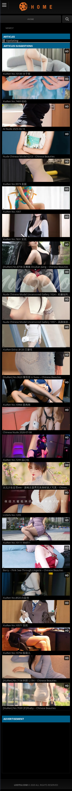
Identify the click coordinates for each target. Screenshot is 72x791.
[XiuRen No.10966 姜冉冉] (36, 391)
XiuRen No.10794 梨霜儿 (16, 653)
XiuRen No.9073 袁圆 (14, 184)
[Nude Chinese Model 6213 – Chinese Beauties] (36, 142)
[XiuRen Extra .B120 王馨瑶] (36, 335)
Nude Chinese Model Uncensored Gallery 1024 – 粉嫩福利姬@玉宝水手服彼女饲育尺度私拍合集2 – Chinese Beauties (36, 294)
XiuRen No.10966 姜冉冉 (16, 404)
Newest (10, 28)
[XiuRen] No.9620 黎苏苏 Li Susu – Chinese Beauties (32, 377)
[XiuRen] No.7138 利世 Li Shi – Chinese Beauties (29, 680)
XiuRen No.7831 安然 (14, 239)
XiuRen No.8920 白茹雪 (16, 597)
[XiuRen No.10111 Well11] (36, 528)
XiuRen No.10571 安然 (15, 625)
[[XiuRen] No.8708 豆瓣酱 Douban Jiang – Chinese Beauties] (36, 253)
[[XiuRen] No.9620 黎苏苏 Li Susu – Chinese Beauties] (36, 363)
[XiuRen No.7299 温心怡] (36, 446)
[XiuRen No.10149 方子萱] (36, 60)
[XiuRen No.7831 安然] (36, 225)
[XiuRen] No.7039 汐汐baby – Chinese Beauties (29, 708)
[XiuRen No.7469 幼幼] (36, 87)
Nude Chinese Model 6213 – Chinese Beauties (29, 156)
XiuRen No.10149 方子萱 (16, 73)
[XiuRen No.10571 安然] (36, 611)
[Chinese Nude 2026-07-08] (36, 418)
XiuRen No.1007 (12, 211)
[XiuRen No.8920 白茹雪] (36, 584)
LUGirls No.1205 (12, 515)
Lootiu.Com (36, 6)
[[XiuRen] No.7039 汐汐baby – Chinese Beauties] (36, 694)
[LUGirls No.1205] (36, 501)
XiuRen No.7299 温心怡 (16, 460)
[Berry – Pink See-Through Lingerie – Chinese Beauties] (36, 556)
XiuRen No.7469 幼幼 (14, 101)
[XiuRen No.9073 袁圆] (36, 170)
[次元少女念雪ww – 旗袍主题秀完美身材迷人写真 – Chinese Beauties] (36, 473)
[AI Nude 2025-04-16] (36, 115)
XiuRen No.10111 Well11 (16, 542)
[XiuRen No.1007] (36, 197)
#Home (30, 19)
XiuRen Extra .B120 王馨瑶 (17, 349)
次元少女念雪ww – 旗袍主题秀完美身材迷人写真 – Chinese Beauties (36, 487)
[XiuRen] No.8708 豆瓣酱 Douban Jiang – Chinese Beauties (35, 266)
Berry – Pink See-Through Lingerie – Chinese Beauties (33, 570)
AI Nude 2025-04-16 (14, 129)
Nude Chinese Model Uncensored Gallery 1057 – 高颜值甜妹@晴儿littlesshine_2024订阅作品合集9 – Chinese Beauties (36, 322)
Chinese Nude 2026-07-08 (17, 432)
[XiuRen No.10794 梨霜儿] (36, 639)
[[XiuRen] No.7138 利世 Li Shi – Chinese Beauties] (36, 666)
